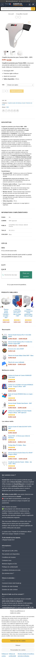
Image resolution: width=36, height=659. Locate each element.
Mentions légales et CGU (9, 563)
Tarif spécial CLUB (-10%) (9, 550)
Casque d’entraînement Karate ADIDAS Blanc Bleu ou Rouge (28, 313)
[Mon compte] (29, 4)
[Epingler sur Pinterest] (14, 110)
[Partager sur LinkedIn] (17, 110)
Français (7, 3)
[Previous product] (19, 17)
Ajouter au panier (16, 91)
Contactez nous (6, 560)
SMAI (7, 107)
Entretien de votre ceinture (10, 589)
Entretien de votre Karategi (10, 586)
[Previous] (5, 34)
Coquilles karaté (22, 14)
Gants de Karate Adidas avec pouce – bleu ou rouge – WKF (17, 313)
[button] (2, 4)
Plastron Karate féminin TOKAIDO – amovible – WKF (6, 313)
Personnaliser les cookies (17, 650)
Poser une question (26, 275)
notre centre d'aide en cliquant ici (12, 601)
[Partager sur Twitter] (9, 110)
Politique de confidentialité (10, 567)
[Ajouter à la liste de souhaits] (29, 22)
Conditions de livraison (9, 557)
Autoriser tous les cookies (18, 640)
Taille (3, 84)
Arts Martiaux (19, 103)
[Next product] (16, 17)
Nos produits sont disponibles (11, 554)
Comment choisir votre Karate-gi (11, 583)
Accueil (11, 14)
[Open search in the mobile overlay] (18, 8)
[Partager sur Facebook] (6, 110)
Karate (23, 103)
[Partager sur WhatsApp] (3, 110)
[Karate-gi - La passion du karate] (18, 4)
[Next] (29, 34)
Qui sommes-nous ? (8, 573)
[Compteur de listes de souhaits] (26, 4)
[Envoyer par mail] (12, 110)
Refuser (18, 645)
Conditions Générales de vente (11, 570)
